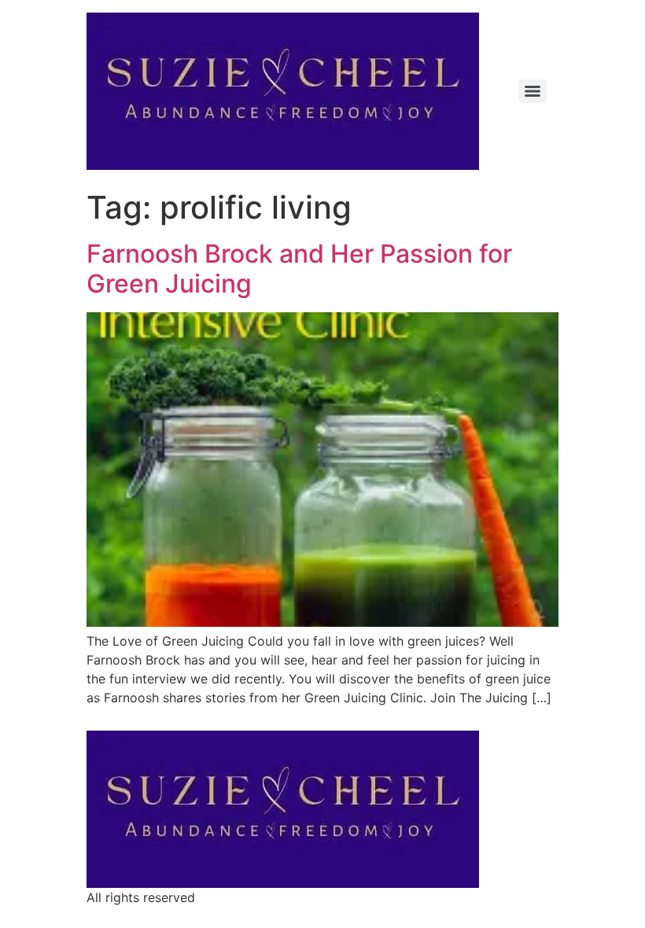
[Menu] (532, 91)
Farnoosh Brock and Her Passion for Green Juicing (299, 268)
